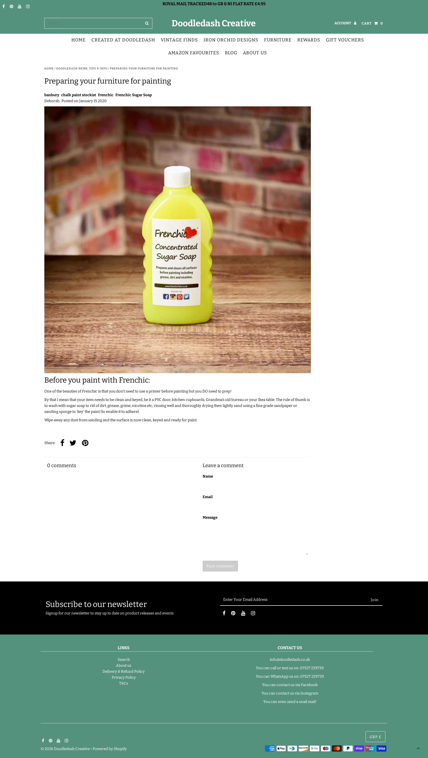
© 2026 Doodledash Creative (65, 749)
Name (208, 476)
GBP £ (375, 737)
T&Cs (123, 683)
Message (210, 517)
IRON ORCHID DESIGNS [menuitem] (231, 40)
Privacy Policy (124, 677)
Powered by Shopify (110, 749)
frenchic (105, 95)
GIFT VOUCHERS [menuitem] (345, 40)
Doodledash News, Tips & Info (81, 68)
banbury (51, 95)
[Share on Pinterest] (85, 443)
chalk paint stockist (78, 95)
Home (49, 68)
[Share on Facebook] (62, 443)
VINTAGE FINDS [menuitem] (179, 40)
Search (124, 659)
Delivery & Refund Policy (124, 671)
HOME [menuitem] (78, 40)
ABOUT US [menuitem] (255, 53)
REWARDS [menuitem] (308, 40)
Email (208, 497)
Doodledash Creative (214, 23)
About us (123, 665)
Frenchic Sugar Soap (133, 95)
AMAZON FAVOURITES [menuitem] (193, 53)
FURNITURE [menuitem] (278, 40)
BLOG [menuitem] (231, 53)
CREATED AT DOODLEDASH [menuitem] (123, 40)
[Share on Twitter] (72, 443)
